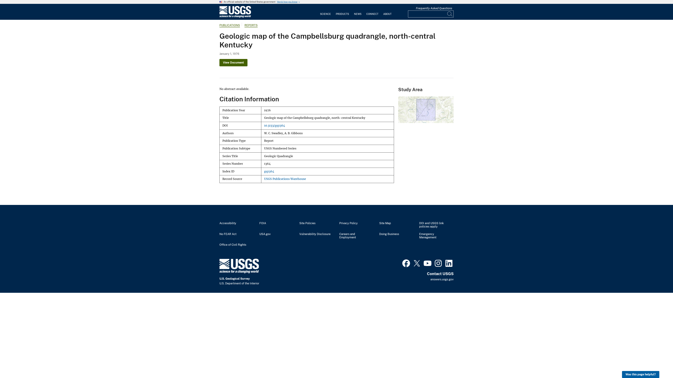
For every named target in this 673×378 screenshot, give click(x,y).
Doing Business (389, 234)
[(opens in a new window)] (406, 263)
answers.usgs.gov (442, 279)
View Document (233, 62)
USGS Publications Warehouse (285, 179)
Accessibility (227, 223)
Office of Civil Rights (232, 244)
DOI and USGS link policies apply (431, 225)
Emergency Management (427, 236)
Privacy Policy (348, 223)
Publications (229, 25)
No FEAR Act (227, 234)
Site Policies (307, 223)
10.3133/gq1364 (274, 125)
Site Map (385, 223)
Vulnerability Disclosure (315, 234)
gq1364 (269, 171)
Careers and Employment (347, 236)
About (387, 14)
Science (325, 14)
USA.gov (265, 234)
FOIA (262, 223)
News (357, 14)
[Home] (235, 17)
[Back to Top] (660, 365)
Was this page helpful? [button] (641, 374)
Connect (372, 14)
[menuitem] (325, 12)
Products (342, 14)
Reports (251, 25)
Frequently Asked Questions (434, 8)
